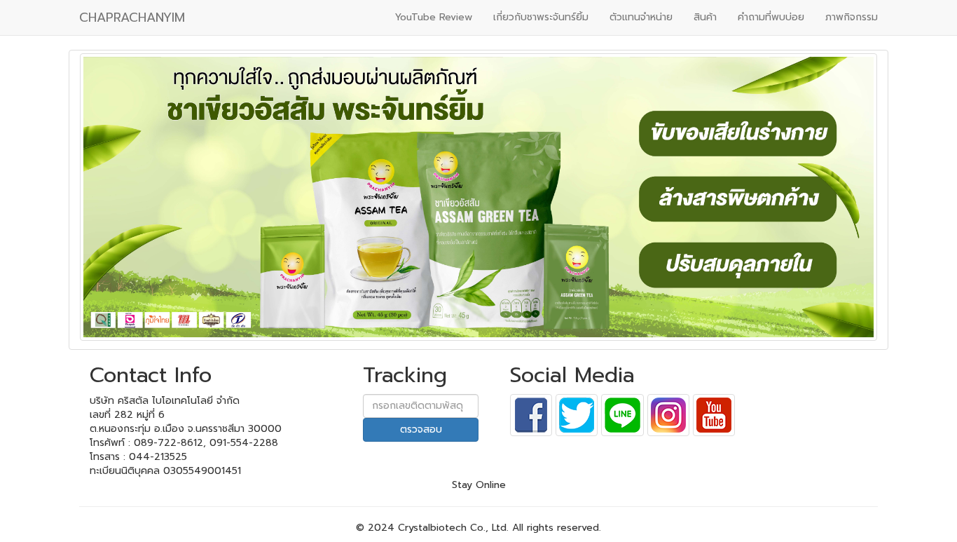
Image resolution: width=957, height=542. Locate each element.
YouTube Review (433, 17)
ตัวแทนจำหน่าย (641, 17)
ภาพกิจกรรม (851, 17)
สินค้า (705, 17)
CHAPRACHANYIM (132, 17)
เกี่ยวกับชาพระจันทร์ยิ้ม (540, 17)
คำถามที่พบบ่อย (771, 17)
